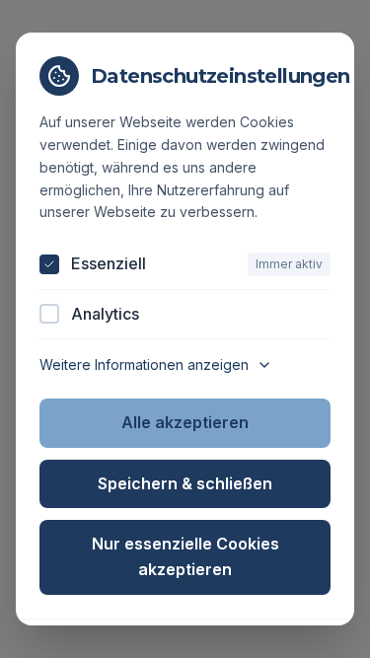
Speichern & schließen (185, 483)
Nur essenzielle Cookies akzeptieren (185, 556)
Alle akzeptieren (185, 422)
